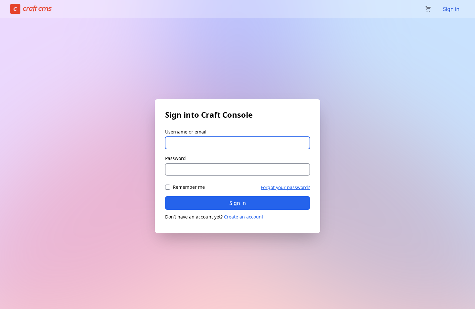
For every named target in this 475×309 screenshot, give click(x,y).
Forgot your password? (285, 187)
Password (175, 158)
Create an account (243, 217)
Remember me (189, 187)
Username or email (185, 132)
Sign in (451, 9)
